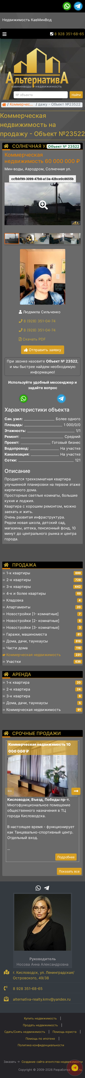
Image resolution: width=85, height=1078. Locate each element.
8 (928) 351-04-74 (39, 321)
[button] (42, 201)
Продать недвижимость (40, 1025)
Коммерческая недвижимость (22, 104)
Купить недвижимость (40, 1018)
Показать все (69, 871)
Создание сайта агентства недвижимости (52, 1061)
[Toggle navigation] (3, 34)
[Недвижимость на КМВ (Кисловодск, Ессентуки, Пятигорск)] (4, 104)
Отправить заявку (44, 350)
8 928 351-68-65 (69, 34)
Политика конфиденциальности (41, 1045)
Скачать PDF (34, 339)
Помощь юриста (64, 1032)
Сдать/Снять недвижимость (24, 1032)
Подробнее (66, 857)
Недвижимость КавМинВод (27, 19)
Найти (76, 95)
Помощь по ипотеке (40, 1038)
